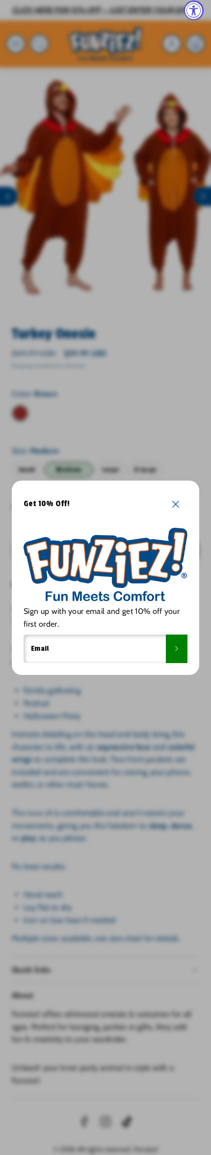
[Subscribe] (176, 649)
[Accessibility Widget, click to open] (194, 10)
